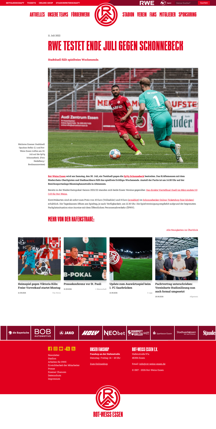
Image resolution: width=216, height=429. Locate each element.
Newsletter (54, 355)
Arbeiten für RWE (57, 361)
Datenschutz (54, 375)
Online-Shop (46, 3)
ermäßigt (133, 199)
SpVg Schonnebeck (134, 176)
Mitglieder (168, 14)
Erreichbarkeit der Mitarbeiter (64, 365)
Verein (142, 14)
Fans (153, 14)
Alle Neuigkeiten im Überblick (182, 230)
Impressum (54, 378)
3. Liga (149, 293)
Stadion (128, 14)
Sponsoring (187, 14)
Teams (58, 14)
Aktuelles (37, 14)
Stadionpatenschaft (68, 3)
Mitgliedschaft (15, 3)
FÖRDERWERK (80, 14)
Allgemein (194, 296)
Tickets (31, 3)
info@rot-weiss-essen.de (152, 363)
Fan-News (56, 293)
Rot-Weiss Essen (57, 176)
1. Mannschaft (100, 289)
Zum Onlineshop (99, 363)
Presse (51, 368)
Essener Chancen (57, 371)
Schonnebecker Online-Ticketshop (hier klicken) (168, 199)
